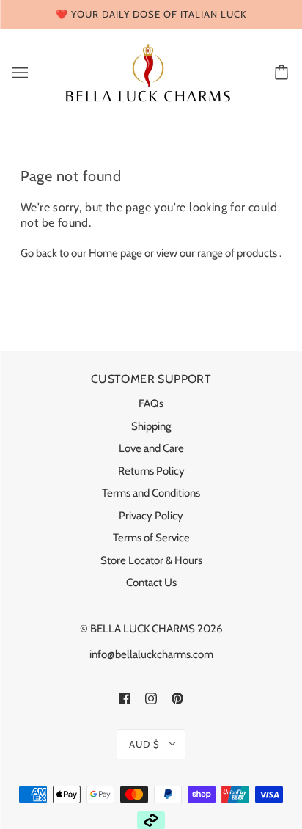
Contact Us (151, 582)
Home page (115, 253)
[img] (124, 698)
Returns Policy (151, 471)
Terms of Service (151, 537)
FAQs (151, 403)
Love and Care (151, 448)
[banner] (148, 71)
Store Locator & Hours (151, 560)
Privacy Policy (151, 515)
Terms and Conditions (151, 493)
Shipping (151, 426)
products (257, 253)
